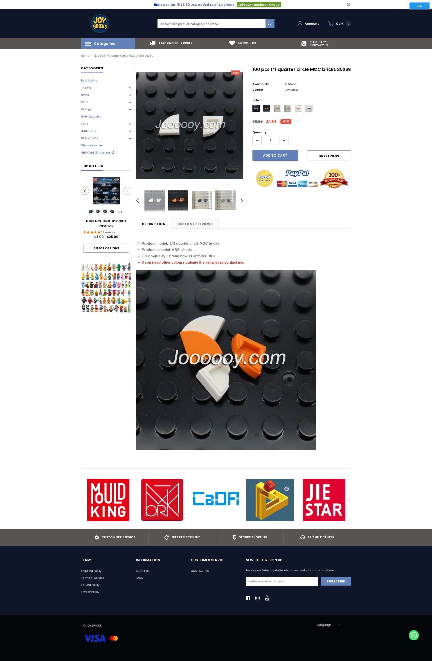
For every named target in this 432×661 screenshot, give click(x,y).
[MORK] (162, 500)
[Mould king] (108, 500)
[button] (414, 635)
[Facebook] (249, 598)
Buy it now (329, 156)
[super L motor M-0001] (90, 211)
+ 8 (120, 212)
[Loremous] (270, 500)
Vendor (257, 90)
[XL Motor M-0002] (98, 211)
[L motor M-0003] (105, 211)
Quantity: (259, 132)
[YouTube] (268, 598)
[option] (171, 43)
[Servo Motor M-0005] (112, 211)
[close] (348, 4)
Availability (260, 84)
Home (85, 56)
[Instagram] (258, 598)
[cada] (216, 500)
